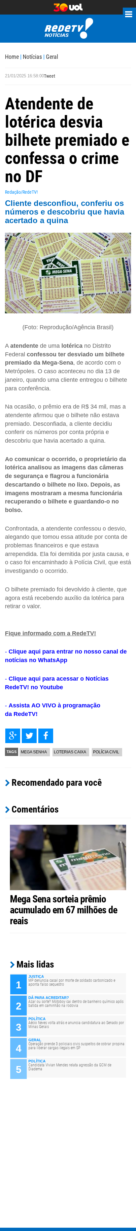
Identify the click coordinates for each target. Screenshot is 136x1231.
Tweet (49, 76)
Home (12, 56)
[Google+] (12, 736)
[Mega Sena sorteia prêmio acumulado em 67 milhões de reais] (68, 857)
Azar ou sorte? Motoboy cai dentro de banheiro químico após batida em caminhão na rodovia (75, 1003)
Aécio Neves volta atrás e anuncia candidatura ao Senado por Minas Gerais (76, 1024)
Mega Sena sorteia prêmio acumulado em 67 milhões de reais (63, 910)
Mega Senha (34, 752)
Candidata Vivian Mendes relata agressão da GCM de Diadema (69, 1067)
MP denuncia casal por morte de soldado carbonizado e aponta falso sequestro (71, 982)
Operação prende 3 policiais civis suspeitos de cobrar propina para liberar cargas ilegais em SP (76, 1046)
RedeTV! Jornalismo (68, 29)
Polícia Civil (106, 752)
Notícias (32, 56)
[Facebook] (45, 736)
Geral (52, 56)
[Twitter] (29, 736)
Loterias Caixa (70, 752)
